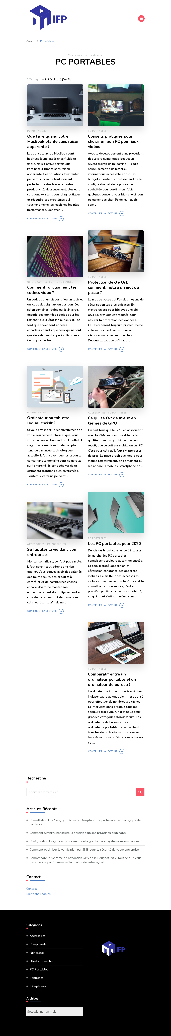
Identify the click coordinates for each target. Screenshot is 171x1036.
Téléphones (38, 986)
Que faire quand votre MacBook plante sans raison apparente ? (53, 141)
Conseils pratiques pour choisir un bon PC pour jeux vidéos (113, 141)
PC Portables (36, 131)
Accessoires (97, 412)
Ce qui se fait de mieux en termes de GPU (112, 421)
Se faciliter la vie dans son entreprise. (51, 552)
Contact (31, 889)
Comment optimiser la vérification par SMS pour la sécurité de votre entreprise (84, 850)
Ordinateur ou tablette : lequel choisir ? (49, 420)
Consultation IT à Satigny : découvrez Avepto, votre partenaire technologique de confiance (85, 822)
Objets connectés (39, 282)
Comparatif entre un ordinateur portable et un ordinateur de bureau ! (112, 679)
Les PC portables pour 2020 (114, 543)
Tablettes (36, 978)
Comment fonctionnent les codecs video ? (52, 290)
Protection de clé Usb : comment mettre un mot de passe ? (113, 287)
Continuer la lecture (42, 218)
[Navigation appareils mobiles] (141, 18)
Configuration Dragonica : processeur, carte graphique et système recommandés (84, 841)
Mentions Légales (38, 894)
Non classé (37, 953)
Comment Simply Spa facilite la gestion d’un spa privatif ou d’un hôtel (78, 833)
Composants (38, 944)
